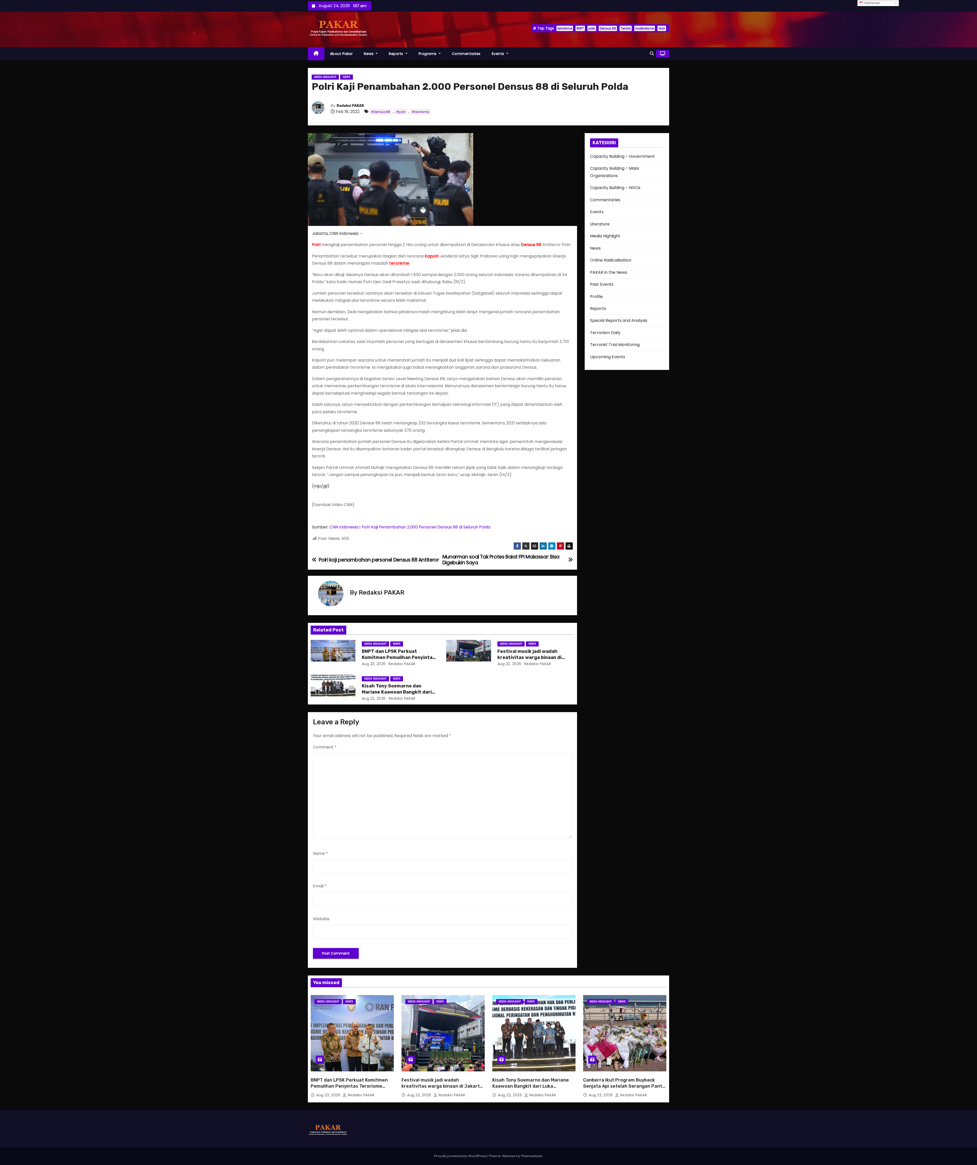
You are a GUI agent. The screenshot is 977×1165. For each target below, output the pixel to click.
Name (320, 853)
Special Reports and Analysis (618, 320)
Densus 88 (608, 28)
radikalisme (644, 28)
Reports (396, 53)
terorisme (564, 28)
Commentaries (466, 53)
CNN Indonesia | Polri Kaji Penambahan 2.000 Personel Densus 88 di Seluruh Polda (409, 527)
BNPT (580, 28)
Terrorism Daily (605, 333)
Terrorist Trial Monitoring (615, 345)
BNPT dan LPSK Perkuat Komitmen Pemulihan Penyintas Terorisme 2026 (398, 657)
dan (661, 28)
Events (499, 53)
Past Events (601, 284)
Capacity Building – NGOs (615, 188)
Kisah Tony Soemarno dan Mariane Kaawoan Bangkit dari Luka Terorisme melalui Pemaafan (530, 1086)
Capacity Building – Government (622, 156)
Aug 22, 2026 (509, 663)
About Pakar (341, 53)
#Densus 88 (380, 112)
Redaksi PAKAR (350, 106)
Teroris (626, 28)
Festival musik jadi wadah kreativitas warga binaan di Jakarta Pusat (529, 657)
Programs (428, 53)
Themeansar (531, 1156)
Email (320, 886)
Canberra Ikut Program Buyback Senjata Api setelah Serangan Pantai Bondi (624, 1086)
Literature (600, 224)
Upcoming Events (607, 357)
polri (591, 28)
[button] (652, 53)
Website (321, 919)
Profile (596, 296)
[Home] (316, 53)
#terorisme (420, 112)
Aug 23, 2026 (374, 663)
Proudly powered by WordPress (460, 1156)
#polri (401, 112)
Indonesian (871, 3)
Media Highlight (325, 77)
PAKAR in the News (608, 272)
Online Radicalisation (610, 260)
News (369, 53)
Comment (325, 747)
